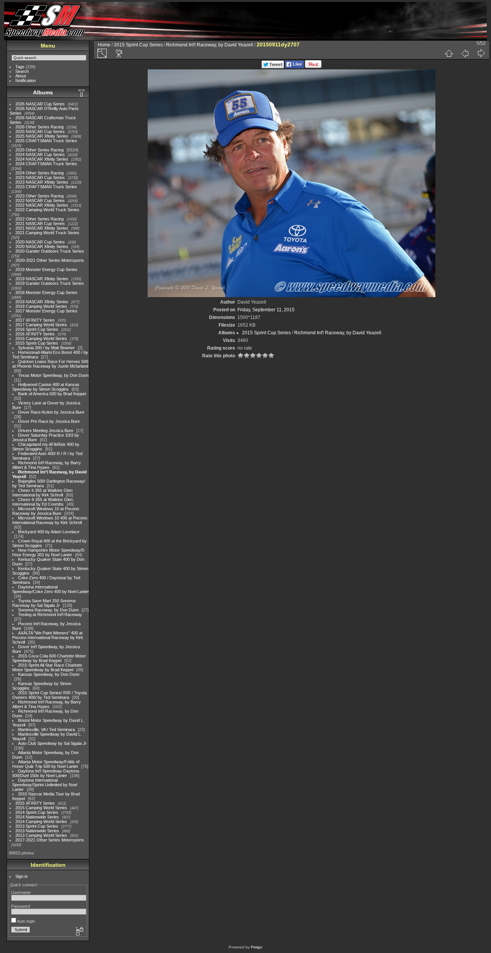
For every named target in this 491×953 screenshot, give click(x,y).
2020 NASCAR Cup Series (40, 242)
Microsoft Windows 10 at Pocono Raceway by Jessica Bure (45, 511)
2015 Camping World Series (41, 807)
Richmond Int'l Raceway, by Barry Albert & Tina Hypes (46, 465)
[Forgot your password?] (79, 932)
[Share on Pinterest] (313, 66)
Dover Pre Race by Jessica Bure (49, 421)
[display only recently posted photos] (82, 93)
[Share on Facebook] (294, 66)
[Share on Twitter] (273, 66)
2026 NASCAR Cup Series (40, 104)
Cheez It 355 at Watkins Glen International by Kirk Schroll (42, 492)
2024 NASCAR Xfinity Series (41, 159)
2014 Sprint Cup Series (36, 812)
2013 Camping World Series (41, 835)
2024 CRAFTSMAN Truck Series (46, 163)
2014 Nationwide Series (37, 817)
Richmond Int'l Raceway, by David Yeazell (209, 45)
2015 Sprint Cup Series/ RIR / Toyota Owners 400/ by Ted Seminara (49, 695)
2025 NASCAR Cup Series (40, 131)
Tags (20, 66)
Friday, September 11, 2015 (266, 309)
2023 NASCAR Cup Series (40, 177)
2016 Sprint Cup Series (36, 329)
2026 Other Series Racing (39, 127)
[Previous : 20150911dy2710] (465, 53)
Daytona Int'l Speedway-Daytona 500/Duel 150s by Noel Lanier (45, 773)
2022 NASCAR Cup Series (40, 200)
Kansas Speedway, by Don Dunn (48, 674)
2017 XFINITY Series (35, 320)
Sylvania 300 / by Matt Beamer (46, 347)
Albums (43, 92)
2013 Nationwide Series (37, 830)
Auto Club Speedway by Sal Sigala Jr (52, 743)
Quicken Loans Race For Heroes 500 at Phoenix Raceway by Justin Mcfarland (50, 363)
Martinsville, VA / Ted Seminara (46, 729)
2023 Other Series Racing (39, 196)
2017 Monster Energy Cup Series (46, 311)
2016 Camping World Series (41, 338)
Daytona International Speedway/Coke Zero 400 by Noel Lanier (50, 589)
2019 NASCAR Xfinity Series (41, 278)
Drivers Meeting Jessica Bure (45, 430)
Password (20, 906)
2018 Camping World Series (41, 306)
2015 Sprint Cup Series (36, 343)
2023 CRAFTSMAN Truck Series (46, 186)
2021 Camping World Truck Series (47, 232)
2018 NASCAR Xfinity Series (41, 301)
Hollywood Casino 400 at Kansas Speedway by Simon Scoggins (45, 386)
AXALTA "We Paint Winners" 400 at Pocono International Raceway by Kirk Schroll (47, 637)
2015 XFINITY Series (35, 803)
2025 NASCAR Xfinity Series (41, 136)
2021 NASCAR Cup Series (40, 223)
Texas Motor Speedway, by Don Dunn (53, 375)
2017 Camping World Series (41, 324)
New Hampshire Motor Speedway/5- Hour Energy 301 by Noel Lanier (49, 552)
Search (22, 71)
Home (104, 45)
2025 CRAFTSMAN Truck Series (46, 140)
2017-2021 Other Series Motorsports (49, 840)
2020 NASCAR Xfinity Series (41, 246)
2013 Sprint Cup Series (36, 826)
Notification (25, 80)
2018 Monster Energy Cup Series (46, 292)
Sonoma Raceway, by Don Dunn (48, 610)
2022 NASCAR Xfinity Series (41, 205)
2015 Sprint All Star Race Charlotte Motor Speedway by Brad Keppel (47, 667)
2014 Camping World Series (41, 821)
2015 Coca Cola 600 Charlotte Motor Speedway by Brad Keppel (49, 658)
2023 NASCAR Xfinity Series (41, 182)
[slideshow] (119, 53)
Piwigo (256, 947)
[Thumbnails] (449, 53)
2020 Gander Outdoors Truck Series (49, 251)
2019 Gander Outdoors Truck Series (49, 283)
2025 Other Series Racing (39, 150)
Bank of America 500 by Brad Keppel (52, 393)
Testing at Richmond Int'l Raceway (50, 614)
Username (21, 892)
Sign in (21, 876)
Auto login (25, 921)
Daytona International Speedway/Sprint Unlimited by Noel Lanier (44, 785)
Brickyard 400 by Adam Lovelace (48, 531)
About (20, 76)
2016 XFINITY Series (35, 334)
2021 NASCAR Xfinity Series (41, 228)
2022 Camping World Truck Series (47, 209)
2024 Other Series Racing (39, 173)
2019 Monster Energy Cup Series (46, 269)
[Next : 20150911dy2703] (481, 53)
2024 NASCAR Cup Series (40, 154)
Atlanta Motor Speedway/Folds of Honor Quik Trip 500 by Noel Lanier (45, 764)
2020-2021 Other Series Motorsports (49, 260)
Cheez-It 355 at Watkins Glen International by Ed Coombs (42, 501)
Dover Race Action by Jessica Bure (51, 412)
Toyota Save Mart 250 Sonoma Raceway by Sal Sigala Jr (44, 603)
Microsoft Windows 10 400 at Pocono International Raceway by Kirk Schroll (49, 520)
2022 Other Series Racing (39, 219)
